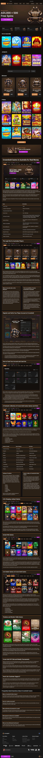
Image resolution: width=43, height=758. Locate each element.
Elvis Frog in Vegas (16, 118)
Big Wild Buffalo (27, 105)
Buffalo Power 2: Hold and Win (6, 118)
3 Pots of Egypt (26, 118)
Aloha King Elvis (16, 131)
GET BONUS (6, 94)
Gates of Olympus (6, 105)
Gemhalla (36, 131)
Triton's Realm (16, 105)
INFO (12, 94)
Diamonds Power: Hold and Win (36, 106)
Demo (6, 45)
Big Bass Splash (27, 131)
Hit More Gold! (36, 118)
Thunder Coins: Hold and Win (6, 131)
